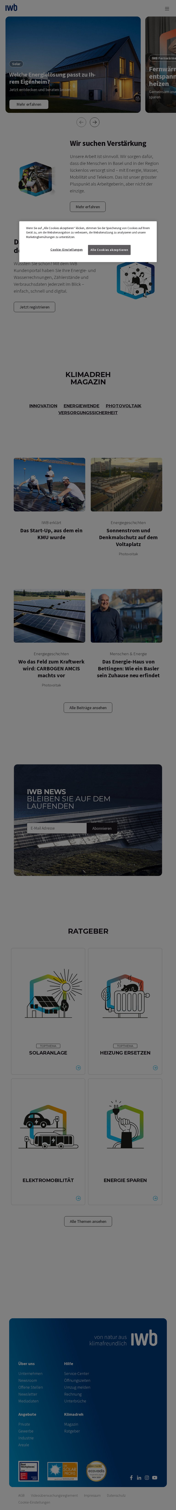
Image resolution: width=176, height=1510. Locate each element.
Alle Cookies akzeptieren (109, 250)
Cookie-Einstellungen (66, 250)
